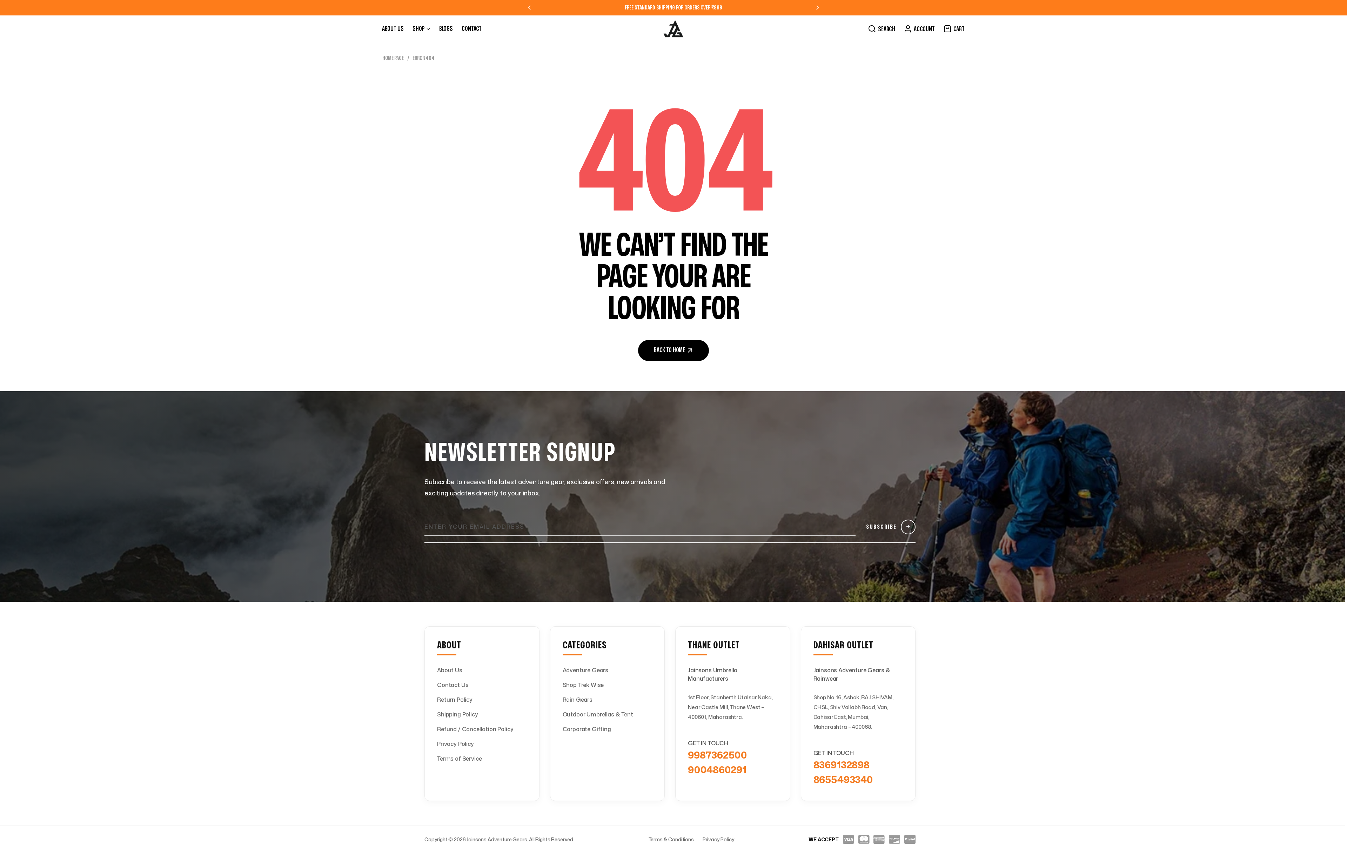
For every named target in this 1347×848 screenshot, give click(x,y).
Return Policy (455, 699)
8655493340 (843, 779)
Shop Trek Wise (583, 685)
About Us (449, 670)
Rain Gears (577, 699)
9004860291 (717, 769)
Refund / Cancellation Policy (475, 729)
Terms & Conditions (671, 839)
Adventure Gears (586, 670)
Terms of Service (459, 758)
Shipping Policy (457, 714)
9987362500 (717, 755)
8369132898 (841, 764)
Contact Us (452, 685)
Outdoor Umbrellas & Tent (598, 714)
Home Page (393, 58)
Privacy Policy (455, 744)
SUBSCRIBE (888, 527)
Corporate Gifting (587, 729)
